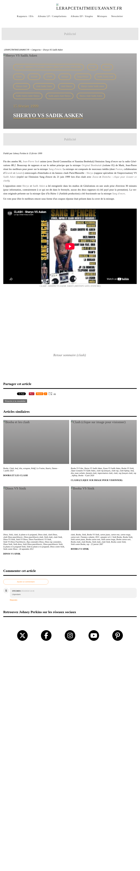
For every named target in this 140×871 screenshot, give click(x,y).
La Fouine (41, 468)
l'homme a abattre (87, 537)
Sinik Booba (117, 537)
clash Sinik (58, 537)
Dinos (5, 535)
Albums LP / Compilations (52, 16)
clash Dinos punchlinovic (13, 537)
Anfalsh (34, 76)
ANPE (49, 76)
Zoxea (95, 176)
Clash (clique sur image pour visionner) (96, 480)
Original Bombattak (92, 165)
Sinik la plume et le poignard (38, 547)
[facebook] (46, 635)
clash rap (115, 471)
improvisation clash (105, 473)
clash (116, 473)
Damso (54, 468)
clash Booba (86, 542)
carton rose (115, 535)
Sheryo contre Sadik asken (92, 86)
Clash (92, 67)
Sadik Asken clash (105, 76)
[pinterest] (117, 635)
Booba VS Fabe (77, 468)
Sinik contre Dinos (10, 549)
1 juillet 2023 (8, 471)
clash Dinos (52, 535)
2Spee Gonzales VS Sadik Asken (83, 471)
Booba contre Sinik (118, 542)
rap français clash (125, 473)
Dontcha (106, 176)
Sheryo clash (21, 86)
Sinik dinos (17, 544)
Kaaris (48, 468)
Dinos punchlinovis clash (33, 537)
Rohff (33, 468)
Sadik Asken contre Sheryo (28, 96)
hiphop (74, 475)
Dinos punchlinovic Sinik (52, 544)
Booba (5, 468)
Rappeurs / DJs (25, 16)
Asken (19, 76)
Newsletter (117, 16)
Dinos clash (42, 535)
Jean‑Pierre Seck (31, 161)
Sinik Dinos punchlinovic (32, 544)
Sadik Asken (9, 176)
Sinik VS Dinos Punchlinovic (14, 542)
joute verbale (80, 473)
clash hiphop (124, 471)
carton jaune (105, 535)
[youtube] (93, 635)
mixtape (64, 76)
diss (20, 468)
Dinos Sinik (7, 544)
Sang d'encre (82, 76)
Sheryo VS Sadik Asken (93, 468)
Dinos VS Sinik (9, 539)
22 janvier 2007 (97, 544)
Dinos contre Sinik (57, 547)
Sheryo (107, 67)
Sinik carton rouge (108, 539)
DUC (97, 537)
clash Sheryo (66, 86)
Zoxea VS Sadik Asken (111, 468)
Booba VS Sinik (127, 468)
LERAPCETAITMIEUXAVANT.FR (16, 49)
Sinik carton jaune (78, 539)
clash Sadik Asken (44, 86)
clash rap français (103, 471)
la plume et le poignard (28, 535)
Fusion (119, 169)
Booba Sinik (127, 537)
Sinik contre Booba (78, 544)
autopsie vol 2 (105, 537)
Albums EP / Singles (82, 16)
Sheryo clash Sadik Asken (91, 96)
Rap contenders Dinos (35, 542)
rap (135, 473)
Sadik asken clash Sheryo (60, 96)
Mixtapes (102, 16)
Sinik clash (48, 537)
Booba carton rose (93, 539)
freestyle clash (91, 473)
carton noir (75, 537)
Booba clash (75, 542)
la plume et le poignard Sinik (14, 547)
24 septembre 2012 (26, 549)
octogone (26, 468)
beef (16, 468)
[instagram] (70, 635)
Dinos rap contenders (53, 542)
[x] (22, 635)
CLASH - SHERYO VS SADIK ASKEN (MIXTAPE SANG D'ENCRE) (48, 67)
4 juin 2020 (89, 475)
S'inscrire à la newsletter (15, 401)
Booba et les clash (15, 475)
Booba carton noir (123, 539)
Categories (36, 49)
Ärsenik (8, 173)
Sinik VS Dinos (22, 539)
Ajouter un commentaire (26, 582)
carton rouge (125, 535)
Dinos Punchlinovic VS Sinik (40, 539)
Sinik (11, 535)
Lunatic (19, 173)
